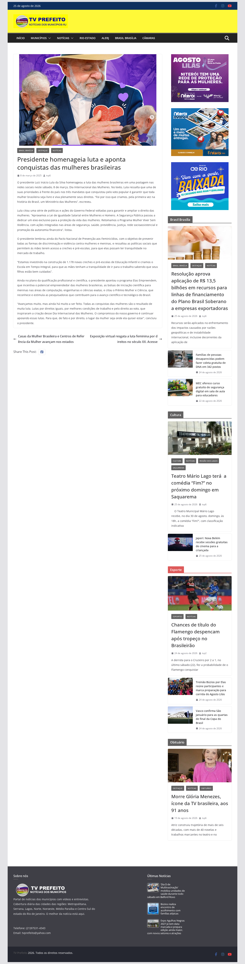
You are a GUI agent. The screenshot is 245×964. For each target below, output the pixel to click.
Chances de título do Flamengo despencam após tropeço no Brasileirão (195, 634)
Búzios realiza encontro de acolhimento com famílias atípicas (170, 909)
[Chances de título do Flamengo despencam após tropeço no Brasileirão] (200, 593)
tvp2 (204, 653)
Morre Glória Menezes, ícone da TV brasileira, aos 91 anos (199, 803)
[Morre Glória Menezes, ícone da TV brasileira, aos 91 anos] (200, 765)
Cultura (177, 461)
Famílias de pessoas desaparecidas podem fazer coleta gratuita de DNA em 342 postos (211, 361)
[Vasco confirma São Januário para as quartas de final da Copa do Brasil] (180, 719)
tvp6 (48, 175)
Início (20, 38)
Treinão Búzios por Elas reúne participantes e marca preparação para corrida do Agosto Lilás (211, 688)
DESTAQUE (43, 150)
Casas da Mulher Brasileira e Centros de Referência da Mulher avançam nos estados (51, 339)
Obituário (206, 788)
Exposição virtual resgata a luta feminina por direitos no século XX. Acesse (124, 339)
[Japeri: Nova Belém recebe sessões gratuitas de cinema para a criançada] (180, 547)
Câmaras (148, 38)
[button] (49, 38)
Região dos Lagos (208, 461)
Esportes (177, 616)
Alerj (105, 38)
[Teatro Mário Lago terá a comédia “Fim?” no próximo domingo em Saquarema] (200, 438)
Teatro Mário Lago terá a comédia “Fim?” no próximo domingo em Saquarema (198, 486)
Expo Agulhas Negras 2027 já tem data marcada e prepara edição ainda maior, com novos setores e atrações (166, 927)
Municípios (39, 38)
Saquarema (178, 467)
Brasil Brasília (125, 38)
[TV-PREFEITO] (40, 885)
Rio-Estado (88, 38)
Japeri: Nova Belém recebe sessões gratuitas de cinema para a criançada (212, 544)
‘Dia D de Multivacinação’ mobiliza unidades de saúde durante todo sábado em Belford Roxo (166, 891)
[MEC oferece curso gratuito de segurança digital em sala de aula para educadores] (180, 392)
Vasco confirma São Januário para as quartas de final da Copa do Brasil (212, 717)
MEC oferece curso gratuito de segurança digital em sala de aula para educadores (210, 389)
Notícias (63, 38)
